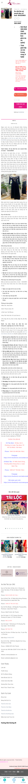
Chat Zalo (6, 777)
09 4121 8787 (10, 637)
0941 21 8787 (8, 620)
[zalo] (14, 779)
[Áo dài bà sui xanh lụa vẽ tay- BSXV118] (7, 546)
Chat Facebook (19, 777)
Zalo (14, 782)
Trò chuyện (23, 782)
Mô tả (14, 120)
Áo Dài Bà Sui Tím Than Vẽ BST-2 (21, 555)
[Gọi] (4, 779)
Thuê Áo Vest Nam (6, 707)
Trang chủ (16, 9)
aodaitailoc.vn (4, 762)
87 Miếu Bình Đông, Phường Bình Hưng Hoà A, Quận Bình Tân (14, 464)
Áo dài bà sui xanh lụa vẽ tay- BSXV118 (7, 555)
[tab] (14, 120)
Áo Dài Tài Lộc (7, 408)
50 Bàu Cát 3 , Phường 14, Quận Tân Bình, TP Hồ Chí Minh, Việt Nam (14, 445)
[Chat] (23, 779)
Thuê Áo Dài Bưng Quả (7, 713)
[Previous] (1, 551)
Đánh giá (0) (14, 123)
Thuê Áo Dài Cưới (6, 703)
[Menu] (2, 2)
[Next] (27, 551)
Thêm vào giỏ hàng (20, 105)
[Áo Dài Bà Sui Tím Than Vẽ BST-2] (21, 546)
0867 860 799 (8, 629)
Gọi (4, 782)
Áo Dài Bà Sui (24, 9)
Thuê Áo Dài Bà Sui (6, 710)
